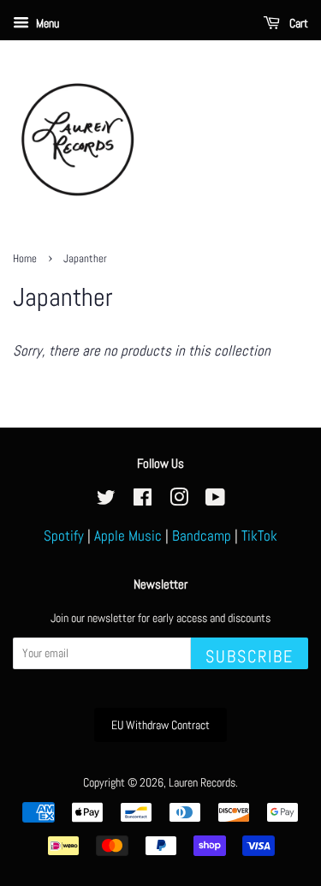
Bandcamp (201, 535)
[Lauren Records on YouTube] (215, 500)
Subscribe (249, 656)
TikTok (259, 535)
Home (25, 259)
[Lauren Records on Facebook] (142, 500)
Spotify (64, 535)
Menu (46, 23)
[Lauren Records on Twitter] (106, 500)
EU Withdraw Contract (160, 725)
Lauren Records (202, 782)
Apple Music (128, 535)
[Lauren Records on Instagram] (178, 500)
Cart (297, 23)
